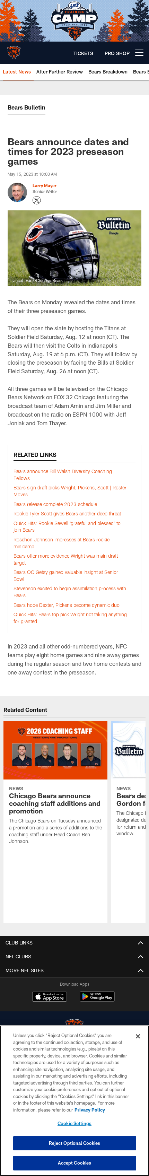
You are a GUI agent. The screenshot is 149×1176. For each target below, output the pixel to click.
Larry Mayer (44, 185)
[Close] (138, 1036)
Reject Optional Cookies (74, 1143)
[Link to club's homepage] (14, 49)
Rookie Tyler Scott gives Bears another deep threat (67, 513)
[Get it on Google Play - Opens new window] (97, 1000)
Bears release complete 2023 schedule (55, 504)
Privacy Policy (89, 1110)
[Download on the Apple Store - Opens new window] (49, 997)
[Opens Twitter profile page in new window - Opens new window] (37, 200)
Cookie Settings (74, 1123)
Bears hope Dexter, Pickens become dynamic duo (67, 605)
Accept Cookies (74, 1163)
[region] (74, 1100)
